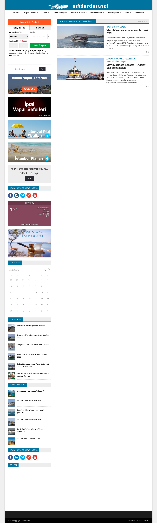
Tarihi (32, 32)
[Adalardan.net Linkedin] (17, 456)
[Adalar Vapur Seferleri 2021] (29, 75)
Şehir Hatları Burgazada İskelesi (31, 325)
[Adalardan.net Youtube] (36, 194)
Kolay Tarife (19, 27)
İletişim (146, 520)
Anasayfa (131, 520)
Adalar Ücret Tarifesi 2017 (28, 439)
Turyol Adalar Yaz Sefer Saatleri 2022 (33, 345)
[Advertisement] (28, 487)
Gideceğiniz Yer (15, 32)
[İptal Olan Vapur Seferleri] (29, 98)
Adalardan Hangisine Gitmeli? (30, 391)
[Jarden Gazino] (29, 229)
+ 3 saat (23, 41)
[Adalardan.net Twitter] (23, 194)
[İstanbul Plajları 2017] (29, 143)
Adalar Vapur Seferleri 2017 (29, 400)
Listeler (40, 27)
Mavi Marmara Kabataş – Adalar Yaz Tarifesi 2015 (125, 66)
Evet (24, 173)
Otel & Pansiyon (60, 12)
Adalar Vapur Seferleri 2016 (29, 419)
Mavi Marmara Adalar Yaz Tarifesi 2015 (127, 32)
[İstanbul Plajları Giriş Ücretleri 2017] (29, 120)
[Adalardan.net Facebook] (11, 194)
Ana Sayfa (141, 21)
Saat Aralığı (13, 41)
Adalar (139, 520)
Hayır (35, 173)
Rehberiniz (139, 12)
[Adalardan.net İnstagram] (17, 194)
